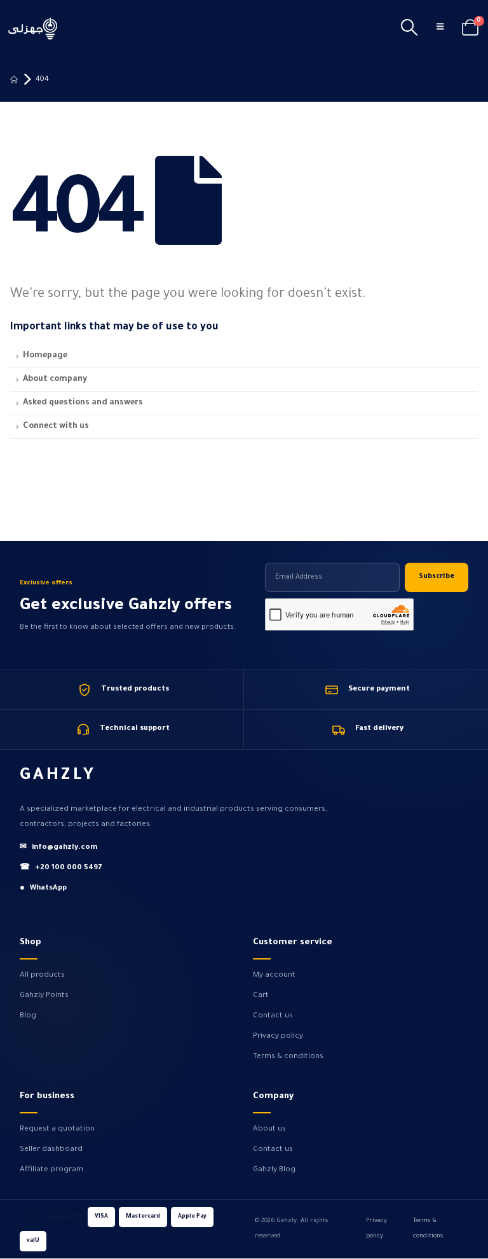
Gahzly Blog (274, 1170)
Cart (261, 995)
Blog (28, 1016)
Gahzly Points (44, 995)
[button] (409, 29)
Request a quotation (57, 1129)
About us (269, 1129)
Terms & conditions (288, 1056)
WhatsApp (43, 888)
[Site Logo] (33, 28)
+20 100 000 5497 (61, 868)
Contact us (273, 1016)
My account (274, 975)
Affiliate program (51, 1170)
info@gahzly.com (58, 848)
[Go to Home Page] (14, 79)
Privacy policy (278, 1036)
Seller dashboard (51, 1149)
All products (42, 975)
